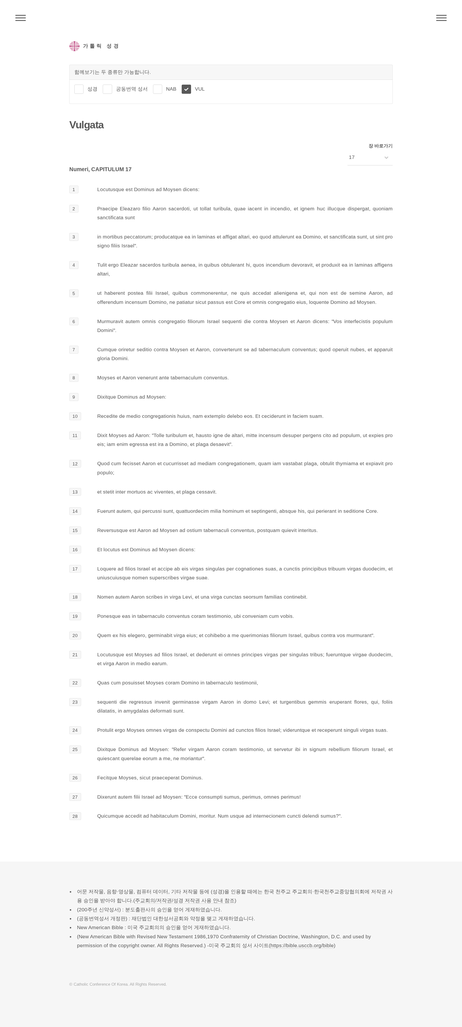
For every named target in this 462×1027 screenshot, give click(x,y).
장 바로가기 (381, 145)
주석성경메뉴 (20, 18)
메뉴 (441, 18)
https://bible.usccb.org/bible (302, 945)
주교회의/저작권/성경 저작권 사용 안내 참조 (185, 900)
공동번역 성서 (132, 89)
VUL (200, 89)
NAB (171, 89)
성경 (92, 89)
